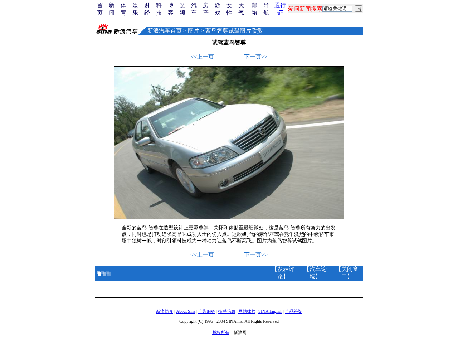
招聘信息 (226, 311)
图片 (193, 31)
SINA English (270, 311)
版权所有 (220, 332)
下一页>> (256, 57)
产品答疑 (293, 311)
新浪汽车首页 (164, 31)
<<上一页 (202, 57)
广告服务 (206, 311)
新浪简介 (164, 311)
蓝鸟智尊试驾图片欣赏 (234, 31)
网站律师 (246, 311)
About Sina (185, 311)
